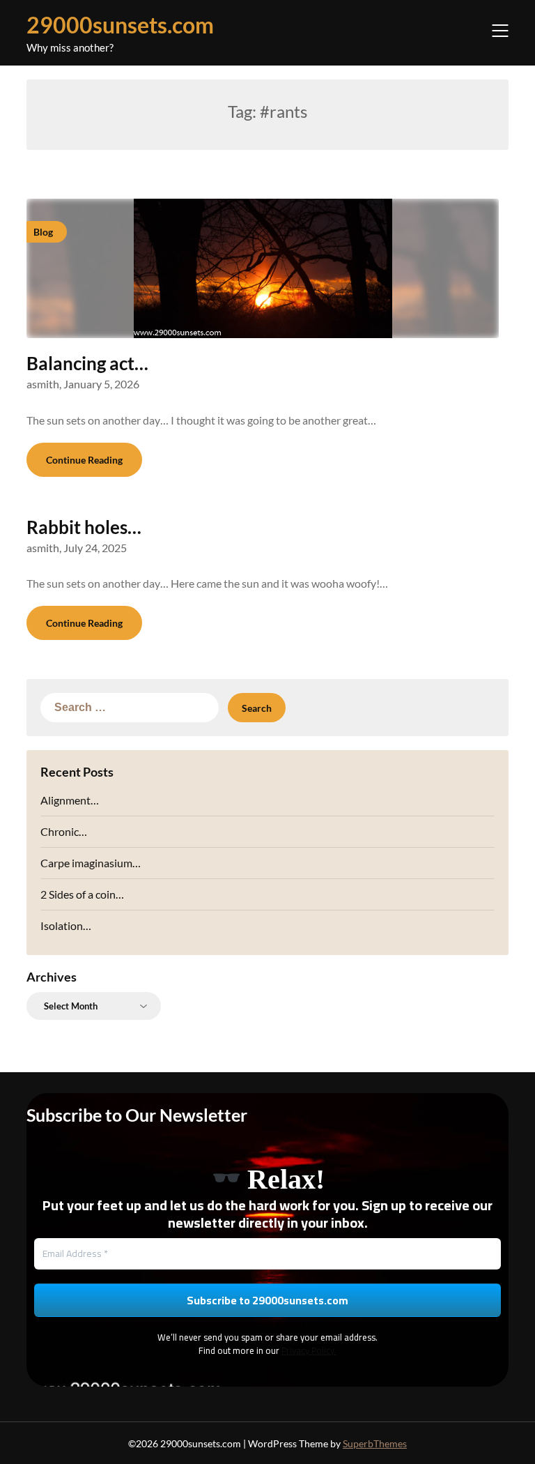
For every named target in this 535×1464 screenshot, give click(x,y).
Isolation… (65, 925)
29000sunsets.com (120, 24)
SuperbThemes (375, 1443)
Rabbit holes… (83, 527)
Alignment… (69, 800)
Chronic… (63, 831)
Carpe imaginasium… (90, 862)
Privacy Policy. (308, 1350)
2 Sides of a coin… (82, 894)
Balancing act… (87, 363)
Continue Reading (84, 460)
